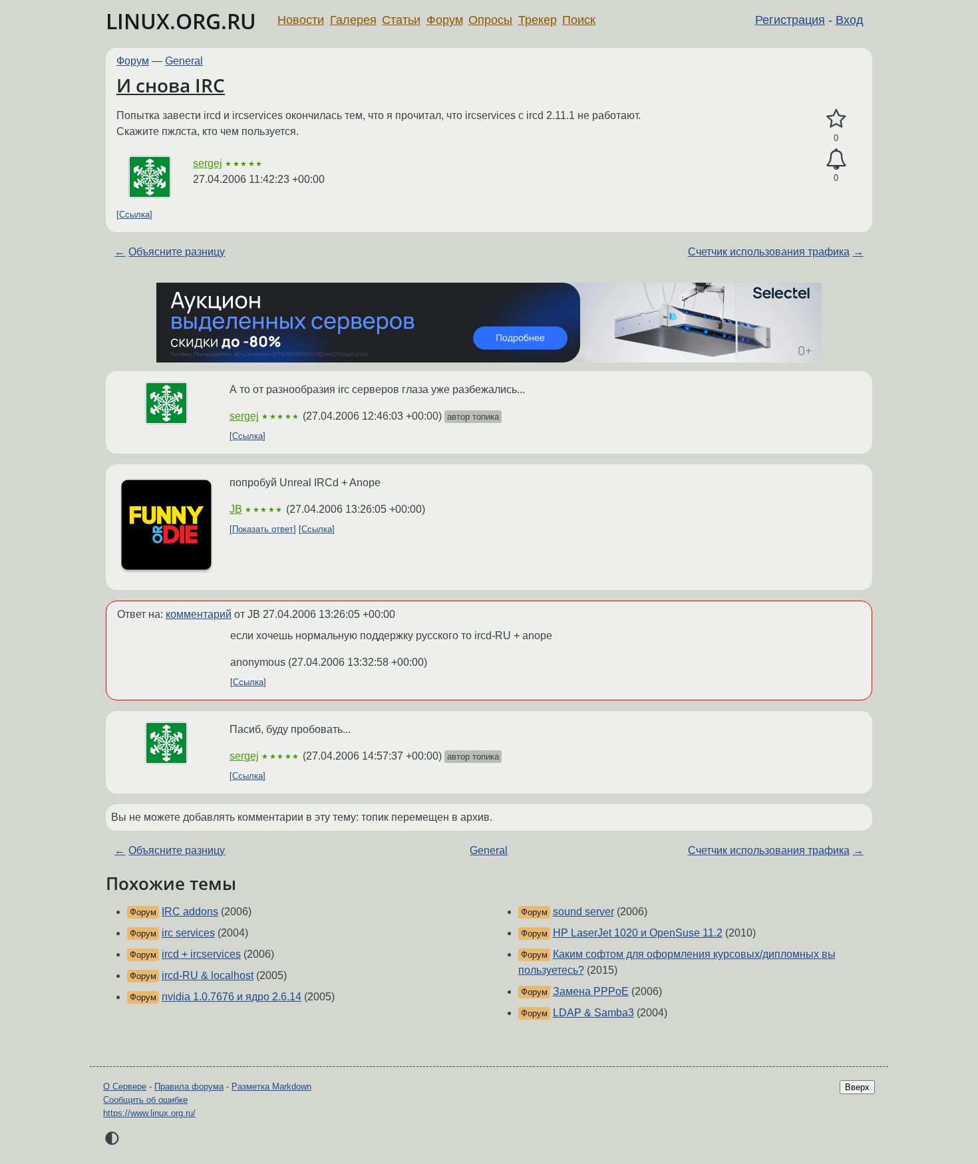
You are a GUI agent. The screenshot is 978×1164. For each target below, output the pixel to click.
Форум (444, 20)
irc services (188, 933)
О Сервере (124, 1086)
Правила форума (189, 1086)
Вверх (857, 1087)
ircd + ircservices (201, 954)
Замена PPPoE (591, 991)
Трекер (537, 20)
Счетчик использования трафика (769, 251)
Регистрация (790, 20)
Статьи (401, 20)
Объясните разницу (176, 251)
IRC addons (190, 911)
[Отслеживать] (836, 160)
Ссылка (134, 214)
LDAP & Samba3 (593, 1012)
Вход (850, 20)
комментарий (199, 614)
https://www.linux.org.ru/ (149, 1113)
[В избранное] (836, 119)
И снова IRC (170, 85)
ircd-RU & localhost (207, 975)
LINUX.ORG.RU (181, 21)
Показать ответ (262, 529)
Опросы (490, 20)
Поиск (578, 20)
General (184, 61)
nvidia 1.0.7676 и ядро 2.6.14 (231, 996)
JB (236, 509)
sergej (207, 163)
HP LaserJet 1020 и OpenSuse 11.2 (638, 933)
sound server (583, 911)
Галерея (353, 20)
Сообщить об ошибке (145, 1100)
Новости (300, 20)
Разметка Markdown (271, 1086)
